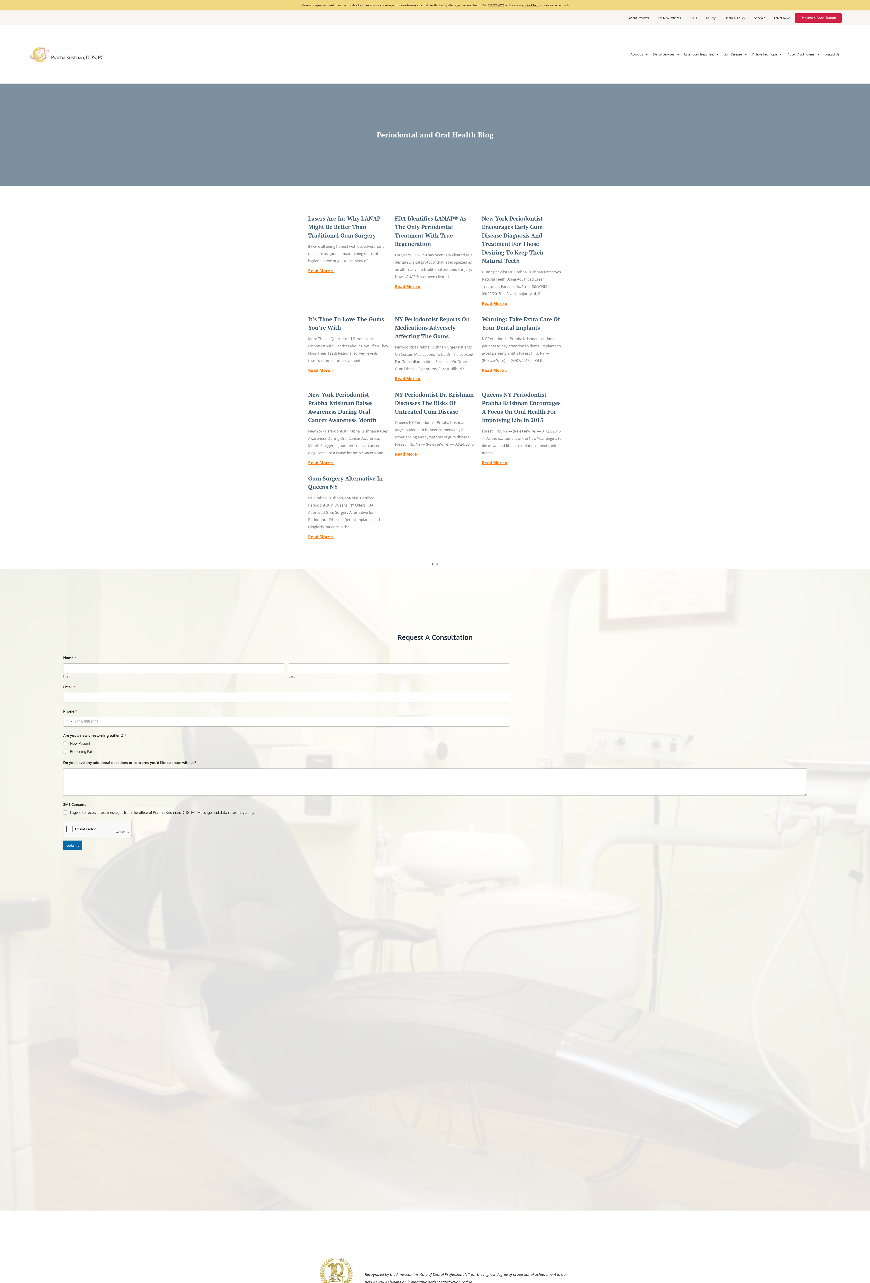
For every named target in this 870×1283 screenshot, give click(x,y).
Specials (759, 18)
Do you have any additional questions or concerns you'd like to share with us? (129, 763)
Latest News (782, 18)
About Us (637, 54)
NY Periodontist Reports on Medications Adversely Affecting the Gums (432, 327)
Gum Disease (733, 54)
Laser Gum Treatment (699, 54)
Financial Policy (735, 18)
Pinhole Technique (764, 54)
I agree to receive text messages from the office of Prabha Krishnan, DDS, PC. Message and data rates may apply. (162, 812)
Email (69, 687)
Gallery (710, 18)
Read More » (321, 270)
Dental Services (663, 54)
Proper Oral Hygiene (800, 54)
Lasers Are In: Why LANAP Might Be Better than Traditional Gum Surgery (344, 227)
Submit (73, 845)
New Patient (80, 743)
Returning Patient (84, 751)
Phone (70, 711)
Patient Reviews (638, 18)
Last (292, 676)
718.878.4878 (496, 5)
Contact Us (831, 54)
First (66, 676)
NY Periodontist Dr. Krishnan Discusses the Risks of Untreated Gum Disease (434, 403)
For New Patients (669, 18)
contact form (530, 5)
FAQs (693, 18)
